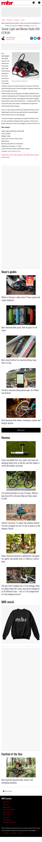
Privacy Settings (19, 833)
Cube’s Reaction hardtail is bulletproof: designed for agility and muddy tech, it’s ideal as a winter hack (20, 558)
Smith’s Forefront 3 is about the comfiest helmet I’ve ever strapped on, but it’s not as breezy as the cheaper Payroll (20, 525)
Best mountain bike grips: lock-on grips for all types (19, 329)
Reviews (9, 20)
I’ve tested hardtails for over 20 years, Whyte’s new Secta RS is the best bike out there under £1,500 (19, 495)
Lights (23, 20)
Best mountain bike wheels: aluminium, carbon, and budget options (20, 422)
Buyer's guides (9, 271)
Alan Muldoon (10, 38)
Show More (8, 791)
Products (16, 20)
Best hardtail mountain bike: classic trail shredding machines (17, 781)
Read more (21, 430)
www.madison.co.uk (14, 151)
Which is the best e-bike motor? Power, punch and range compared (20, 299)
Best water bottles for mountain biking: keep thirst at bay (18, 361)
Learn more (34, 26)
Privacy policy (10, 833)
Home (3, 20)
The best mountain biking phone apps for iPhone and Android (19, 391)
